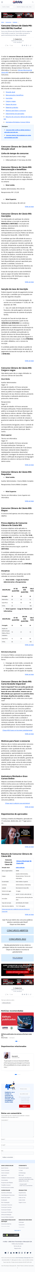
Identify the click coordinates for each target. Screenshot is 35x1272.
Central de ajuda (24, 1168)
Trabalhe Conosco (5, 1185)
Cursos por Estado (6, 1209)
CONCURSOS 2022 (17, 939)
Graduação (4, 1200)
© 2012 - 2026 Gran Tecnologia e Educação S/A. (17, 1241)
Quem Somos (4, 1168)
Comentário (4, 1120)
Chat (21, 1170)
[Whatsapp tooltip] (22, 1253)
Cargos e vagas (11, 101)
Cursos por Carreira (6, 1207)
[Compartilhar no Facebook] (22, 45)
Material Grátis (23, 1195)
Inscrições (9, 98)
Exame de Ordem (5, 1197)
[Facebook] (25, 1253)
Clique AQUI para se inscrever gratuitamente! (17, 730)
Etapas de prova (11, 104)
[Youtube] (16, 1253)
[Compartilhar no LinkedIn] (26, 45)
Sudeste (15, 22)
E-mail (3, 1145)
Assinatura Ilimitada (6, 1192)
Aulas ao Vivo (22, 1197)
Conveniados (4, 1180)
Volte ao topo (29, 207)
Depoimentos (22, 1192)
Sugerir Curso (22, 1202)
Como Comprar (5, 1172)
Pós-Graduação (5, 1202)
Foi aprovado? (26, 1184)
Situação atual (10, 92)
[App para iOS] (11, 1253)
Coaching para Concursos (7, 1195)
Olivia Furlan (4, 1037)
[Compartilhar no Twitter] (24, 45)
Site (2, 1150)
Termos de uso (17, 1246)
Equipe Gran (18, 39)
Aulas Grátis (22, 1200)
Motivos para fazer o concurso (16, 111)
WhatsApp (22, 1172)
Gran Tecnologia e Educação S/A (23, 1257)
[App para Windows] (5, 1253)
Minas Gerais (22, 22)
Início (2, 22)
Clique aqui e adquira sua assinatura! (17, 803)
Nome (3, 1139)
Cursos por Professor (6, 1212)
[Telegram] (30, 1253)
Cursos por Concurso (6, 1205)
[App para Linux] (8, 1253)
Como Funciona (5, 1170)
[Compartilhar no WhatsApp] (28, 45)
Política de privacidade (17, 1243)
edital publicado (20, 867)
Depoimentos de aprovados (15, 114)
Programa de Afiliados (7, 1182)
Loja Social (4, 1175)
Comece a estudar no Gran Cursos (17, 972)
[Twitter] (27, 1253)
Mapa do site (17, 1248)
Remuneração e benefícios (14, 95)
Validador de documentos (8, 1177)
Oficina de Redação (6, 1214)
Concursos (8, 22)
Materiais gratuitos (12, 107)
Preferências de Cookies (7, 1187)
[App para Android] (14, 1253)
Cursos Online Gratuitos (7, 1217)
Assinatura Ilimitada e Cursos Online (18, 122)
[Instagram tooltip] (19, 1253)
